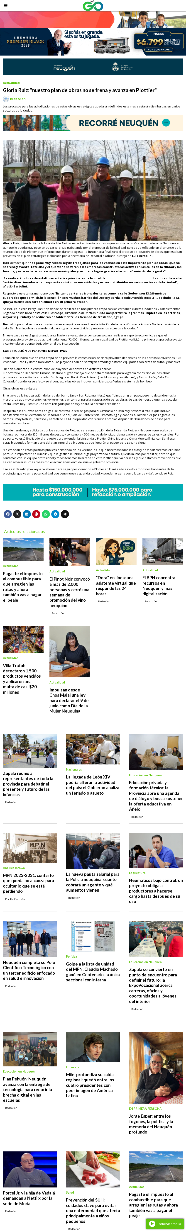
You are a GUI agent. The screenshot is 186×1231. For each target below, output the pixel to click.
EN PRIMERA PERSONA (145, 1108)
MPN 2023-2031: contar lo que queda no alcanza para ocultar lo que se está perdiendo (28, 883)
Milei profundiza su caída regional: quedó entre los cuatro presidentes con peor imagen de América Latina (90, 1085)
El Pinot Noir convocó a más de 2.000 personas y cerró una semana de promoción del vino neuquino (69, 592)
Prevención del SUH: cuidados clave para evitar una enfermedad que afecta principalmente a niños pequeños (93, 1210)
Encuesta (72, 1067)
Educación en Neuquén (145, 775)
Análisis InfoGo (14, 868)
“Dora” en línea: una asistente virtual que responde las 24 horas (116, 585)
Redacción (18, 99)
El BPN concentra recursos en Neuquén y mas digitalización (158, 585)
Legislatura (137, 873)
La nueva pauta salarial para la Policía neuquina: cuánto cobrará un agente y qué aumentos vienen (93, 882)
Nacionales (74, 769)
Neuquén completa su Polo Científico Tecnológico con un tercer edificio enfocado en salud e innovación (29, 970)
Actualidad (11, 83)
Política (71, 956)
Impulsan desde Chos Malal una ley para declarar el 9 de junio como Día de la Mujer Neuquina (69, 700)
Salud (70, 1192)
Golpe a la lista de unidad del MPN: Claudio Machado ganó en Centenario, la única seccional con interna (93, 971)
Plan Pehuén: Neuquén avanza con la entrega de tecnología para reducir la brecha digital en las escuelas (27, 1089)
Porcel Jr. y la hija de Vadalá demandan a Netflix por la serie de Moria (29, 1198)
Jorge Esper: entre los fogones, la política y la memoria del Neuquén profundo (151, 1124)
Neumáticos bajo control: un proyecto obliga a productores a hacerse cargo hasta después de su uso (156, 891)
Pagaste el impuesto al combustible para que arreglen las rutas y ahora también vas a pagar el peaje (23, 587)
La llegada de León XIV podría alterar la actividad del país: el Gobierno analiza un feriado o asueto (92, 784)
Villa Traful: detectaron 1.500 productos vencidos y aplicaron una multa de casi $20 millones (22, 679)
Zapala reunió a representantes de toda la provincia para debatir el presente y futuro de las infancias (28, 784)
